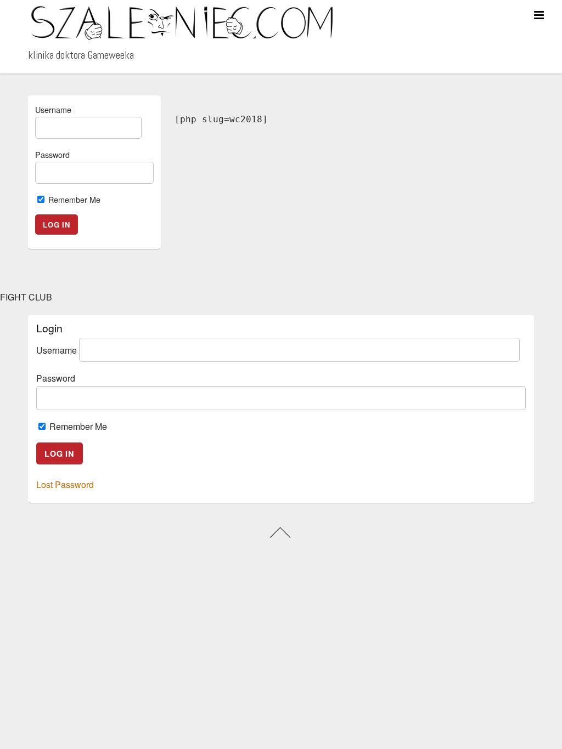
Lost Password (65, 484)
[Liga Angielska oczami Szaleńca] (182, 36)
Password (52, 154)
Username (53, 109)
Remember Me (73, 199)
